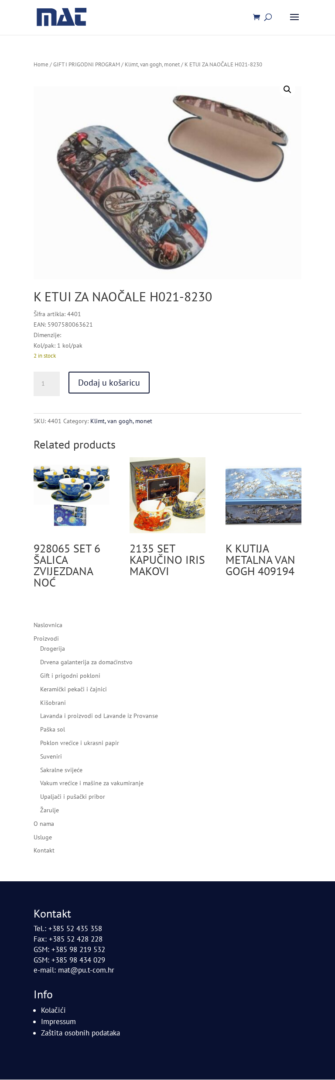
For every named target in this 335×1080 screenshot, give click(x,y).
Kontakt (44, 850)
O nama (44, 824)
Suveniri (51, 756)
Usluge (43, 837)
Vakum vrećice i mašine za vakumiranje (92, 783)
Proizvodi (46, 638)
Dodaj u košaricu (109, 382)
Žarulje (49, 810)
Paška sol (52, 729)
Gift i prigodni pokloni (70, 676)
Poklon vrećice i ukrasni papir (79, 743)
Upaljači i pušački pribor (72, 797)
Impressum (58, 1021)
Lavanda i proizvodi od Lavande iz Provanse (99, 716)
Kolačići (53, 1010)
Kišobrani (53, 703)
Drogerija (52, 648)
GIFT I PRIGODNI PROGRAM (86, 64)
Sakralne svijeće (61, 770)
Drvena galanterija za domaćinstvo (86, 662)
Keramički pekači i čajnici (73, 689)
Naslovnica (48, 625)
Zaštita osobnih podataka (80, 1033)
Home (41, 64)
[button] (287, 89)
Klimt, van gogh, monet (152, 64)
